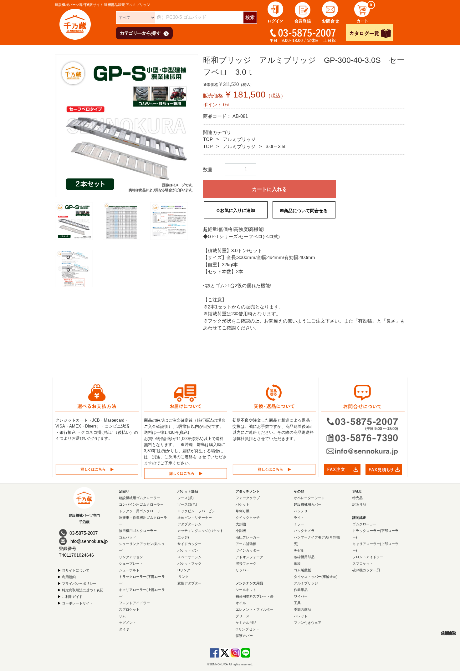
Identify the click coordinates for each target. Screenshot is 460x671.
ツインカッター (248, 550)
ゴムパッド (127, 537)
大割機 (241, 524)
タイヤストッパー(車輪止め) (316, 576)
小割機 (241, 530)
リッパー (242, 570)
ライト (299, 517)
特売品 (357, 497)
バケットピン (187, 550)
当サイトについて (75, 570)
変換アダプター (189, 583)
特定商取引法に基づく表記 (82, 590)
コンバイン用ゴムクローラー (141, 504)
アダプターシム (189, 524)
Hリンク (183, 570)
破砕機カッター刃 (366, 570)
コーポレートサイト (77, 603)
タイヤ (124, 629)
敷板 (297, 563)
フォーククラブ (248, 497)
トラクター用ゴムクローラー (141, 511)
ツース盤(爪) (187, 504)
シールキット (246, 589)
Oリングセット (247, 629)
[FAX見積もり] (383, 469)
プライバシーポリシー (79, 583)
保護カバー (244, 635)
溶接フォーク (246, 563)
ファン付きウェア (307, 622)
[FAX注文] (342, 469)
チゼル (299, 550)
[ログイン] (275, 11)
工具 (297, 602)
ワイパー (301, 596)
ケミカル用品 (246, 622)
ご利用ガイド (72, 596)
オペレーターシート (309, 497)
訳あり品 (359, 504)
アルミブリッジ (239, 139)
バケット (242, 504)
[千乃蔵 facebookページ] (214, 652)
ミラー (299, 524)
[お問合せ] (330, 11)
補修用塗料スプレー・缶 (254, 596)
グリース (242, 616)
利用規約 (69, 576)
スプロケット (129, 609)
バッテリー (302, 511)
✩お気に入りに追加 (235, 210)
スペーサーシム (189, 556)
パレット (301, 616)
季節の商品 (302, 609)
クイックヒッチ (248, 517)
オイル (241, 602)
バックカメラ (304, 530)
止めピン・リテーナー (194, 517)
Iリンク (183, 576)
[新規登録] (303, 11)
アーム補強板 (246, 543)
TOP (208, 139)
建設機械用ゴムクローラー (139, 497)
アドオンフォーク (249, 556)
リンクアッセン (131, 556)
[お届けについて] (185, 473)
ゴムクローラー (364, 524)
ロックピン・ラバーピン (196, 511)
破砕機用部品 (304, 556)
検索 (250, 17)
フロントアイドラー (134, 602)
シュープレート (131, 563)
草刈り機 (242, 511)
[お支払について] (96, 469)
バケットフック (189, 563)
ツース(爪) (185, 497)
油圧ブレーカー (248, 537)
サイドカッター (189, 543)
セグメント (127, 622)
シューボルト (129, 570)
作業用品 (301, 589)
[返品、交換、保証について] (274, 469)
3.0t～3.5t (275, 146)
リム (122, 616)
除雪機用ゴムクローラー (138, 530)
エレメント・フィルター (254, 609)
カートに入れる (269, 189)
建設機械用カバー (307, 504)
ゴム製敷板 (302, 570)
